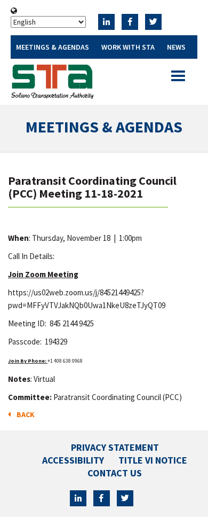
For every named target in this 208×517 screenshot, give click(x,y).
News (176, 47)
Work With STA (128, 47)
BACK (24, 414)
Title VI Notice (152, 460)
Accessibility (73, 460)
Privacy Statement (115, 447)
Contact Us (114, 473)
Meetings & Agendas (52, 47)
